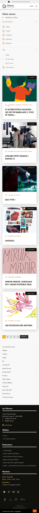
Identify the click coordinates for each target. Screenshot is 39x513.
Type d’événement (7, 22)
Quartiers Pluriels (6, 372)
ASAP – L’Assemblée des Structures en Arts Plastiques (19, 466)
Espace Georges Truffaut (10, 460)
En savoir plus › (18, 511)
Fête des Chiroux (6, 393)
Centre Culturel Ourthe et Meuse (13, 457)
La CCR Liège (7, 450)
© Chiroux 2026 (19, 505)
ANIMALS (9, 240)
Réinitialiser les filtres (11, 17)
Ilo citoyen (4, 375)
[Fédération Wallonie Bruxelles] (16, 499)
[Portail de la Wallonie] (4, 499)
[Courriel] (4, 492)
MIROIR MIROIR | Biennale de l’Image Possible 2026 (18, 283)
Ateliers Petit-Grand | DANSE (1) (17, 157)
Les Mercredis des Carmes (8, 347)
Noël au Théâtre (6, 379)
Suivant (24, 337)
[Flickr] (13, 492)
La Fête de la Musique (7, 397)
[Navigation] (36, 6)
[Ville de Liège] (10, 499)
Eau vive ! (10, 199)
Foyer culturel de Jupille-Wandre (13, 463)
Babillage (4, 350)
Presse (5, 436)
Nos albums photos (9, 439)
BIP (3, 361)
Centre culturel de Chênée (11, 453)
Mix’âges (4, 354)
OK (35, 511)
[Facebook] (9, 492)
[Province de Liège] (21, 499)
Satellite (4, 357)
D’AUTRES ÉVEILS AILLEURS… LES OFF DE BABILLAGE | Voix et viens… (19, 112)
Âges (3, 50)
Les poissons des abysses (18, 325)
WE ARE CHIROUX (7, 383)
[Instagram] (18, 492)
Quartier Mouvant (6, 368)
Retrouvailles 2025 (7, 390)
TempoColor (5, 386)
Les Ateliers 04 (5, 365)
